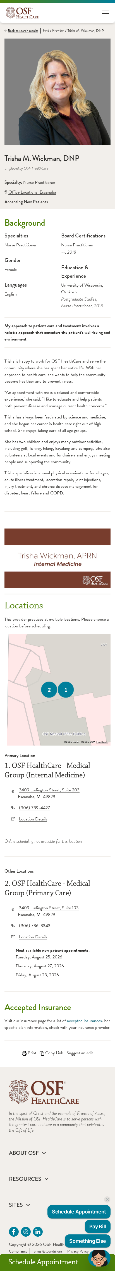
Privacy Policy (78, 1251)
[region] (57, 690)
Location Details (33, 819)
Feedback (102, 742)
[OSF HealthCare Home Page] (22, 12)
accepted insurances (84, 1020)
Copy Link (53, 1052)
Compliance (18, 1251)
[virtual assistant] (99, 1258)
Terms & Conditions (47, 1251)
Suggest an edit (79, 1052)
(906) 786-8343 (35, 925)
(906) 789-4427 (34, 808)
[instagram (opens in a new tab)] (26, 1232)
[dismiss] (107, 1199)
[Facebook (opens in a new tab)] (14, 1232)
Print (31, 1052)
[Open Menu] (105, 13)
